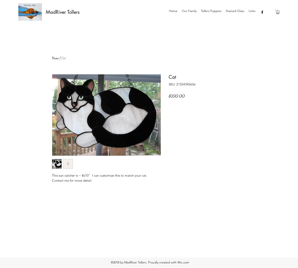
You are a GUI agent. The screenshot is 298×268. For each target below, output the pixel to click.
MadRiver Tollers (63, 12)
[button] (278, 12)
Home (55, 58)
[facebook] (262, 12)
